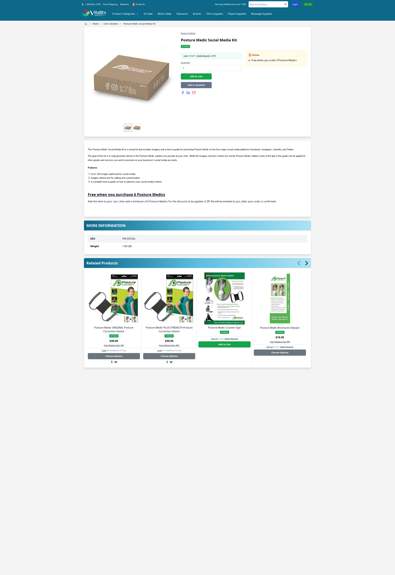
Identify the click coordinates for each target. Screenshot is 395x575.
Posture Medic (188, 33)
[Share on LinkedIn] (188, 92)
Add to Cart (196, 76)
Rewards (124, 4)
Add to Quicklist (196, 85)
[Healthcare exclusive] (115, 361)
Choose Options (113, 356)
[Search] (285, 4)
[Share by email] (194, 92)
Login (295, 4)
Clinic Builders (111, 23)
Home (96, 23)
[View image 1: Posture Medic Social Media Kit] (128, 128)
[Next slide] (306, 263)
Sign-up (214, 338)
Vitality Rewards (203, 56)
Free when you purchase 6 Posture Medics (126, 194)
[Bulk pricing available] (111, 362)
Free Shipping (110, 4)
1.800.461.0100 (93, 4)
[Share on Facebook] (183, 92)
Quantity (185, 62)
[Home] (86, 24)
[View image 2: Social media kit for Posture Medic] (137, 128)
